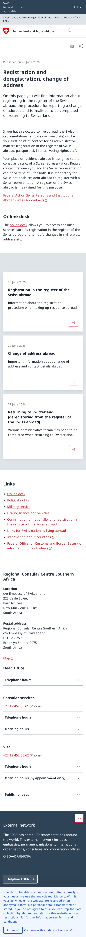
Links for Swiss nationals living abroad (36, 530)
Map (6, 658)
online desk (18, 225)
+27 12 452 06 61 (16, 706)
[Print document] (72, 46)
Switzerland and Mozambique (33, 31)
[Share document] (80, 46)
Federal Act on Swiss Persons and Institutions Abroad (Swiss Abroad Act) (38, 197)
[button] (79, 818)
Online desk (16, 494)
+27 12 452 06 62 (16, 755)
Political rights (18, 500)
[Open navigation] (80, 31)
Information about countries (29, 537)
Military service (18, 506)
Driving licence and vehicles (28, 513)
